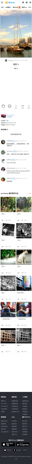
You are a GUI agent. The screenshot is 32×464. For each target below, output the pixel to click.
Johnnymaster (11, 168)
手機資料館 (15, 406)
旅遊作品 (3, 429)
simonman (10, 151)
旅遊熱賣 (3, 424)
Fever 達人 (4, 403)
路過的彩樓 (20, 293)
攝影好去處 (4, 421)
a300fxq (9, 160)
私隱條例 (24, 434)
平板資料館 (15, 409)
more (29, 193)
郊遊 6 (19, 214)
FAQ (29, 7)
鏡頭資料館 (15, 403)
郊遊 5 (3, 240)
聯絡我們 (24, 424)
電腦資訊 (24, 409)
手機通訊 (24, 406)
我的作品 (16, 7)
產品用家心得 (15, 411)
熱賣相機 (14, 426)
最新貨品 (14, 424)
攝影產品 (24, 403)
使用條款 (24, 432)
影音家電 (24, 411)
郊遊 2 (19, 266)
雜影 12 (3, 345)
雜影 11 (19, 345)
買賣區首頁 (25, 401)
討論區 (3, 411)
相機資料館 (15, 401)
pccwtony (11, 60)
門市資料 (14, 421)
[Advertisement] (16, 87)
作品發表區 (4, 409)
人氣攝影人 (8, 7)
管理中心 (24, 7)
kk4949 (9, 141)
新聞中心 (3, 401)
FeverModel (4, 406)
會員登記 (24, 429)
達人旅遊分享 (4, 432)
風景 (7, 120)
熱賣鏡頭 (14, 429)
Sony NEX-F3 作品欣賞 (10, 116)
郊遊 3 (3, 266)
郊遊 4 (19, 240)
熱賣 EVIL (14, 434)
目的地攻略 (4, 426)
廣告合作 (24, 426)
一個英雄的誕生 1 (6, 319)
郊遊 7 (3, 214)
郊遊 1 (3, 293)
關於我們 (24, 421)
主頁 (2, 7)
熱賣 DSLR (15, 432)
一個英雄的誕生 (21, 319)
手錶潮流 (24, 414)
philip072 (9, 178)
